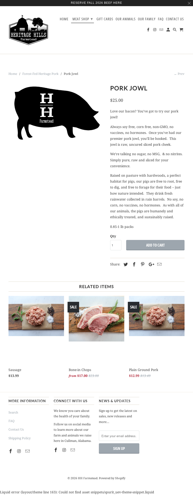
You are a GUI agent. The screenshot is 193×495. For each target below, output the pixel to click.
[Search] (175, 31)
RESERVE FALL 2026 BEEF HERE (96, 2)
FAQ (11, 421)
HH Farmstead (87, 478)
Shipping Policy (19, 438)
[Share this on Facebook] (133, 264)
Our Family (147, 19)
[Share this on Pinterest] (142, 264)
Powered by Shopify (112, 478)
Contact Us (16, 429)
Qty (113, 236)
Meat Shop (82, 18)
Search (13, 412)
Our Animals (126, 19)
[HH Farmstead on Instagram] (19, 451)
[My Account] (168, 31)
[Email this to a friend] (158, 264)
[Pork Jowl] (56, 118)
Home (64, 19)
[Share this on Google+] (150, 264)
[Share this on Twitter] (125, 264)
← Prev (179, 74)
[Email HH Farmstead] (28, 451)
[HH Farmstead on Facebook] (11, 451)
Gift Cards (104, 19)
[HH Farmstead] (28, 30)
